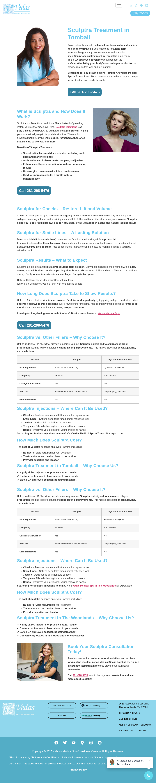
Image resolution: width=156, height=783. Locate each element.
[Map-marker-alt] (82, 742)
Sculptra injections (66, 127)
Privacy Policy (78, 769)
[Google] (140, 5)
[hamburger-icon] (118, 5)
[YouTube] (150, 5)
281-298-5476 (80, 675)
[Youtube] (74, 742)
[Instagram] (145, 5)
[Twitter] (135, 5)
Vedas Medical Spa (109, 313)
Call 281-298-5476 (85, 92)
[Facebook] (130, 5)
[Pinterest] (100, 742)
